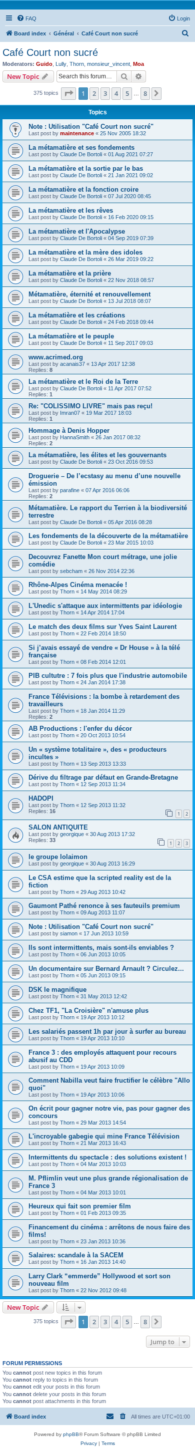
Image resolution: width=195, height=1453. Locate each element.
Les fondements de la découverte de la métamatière (108, 536)
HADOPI (41, 798)
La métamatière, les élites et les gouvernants (97, 455)
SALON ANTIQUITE (58, 827)
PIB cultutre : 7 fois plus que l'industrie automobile (107, 675)
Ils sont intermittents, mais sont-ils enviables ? (101, 947)
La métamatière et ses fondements (81, 147)
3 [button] (105, 93)
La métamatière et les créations (76, 315)
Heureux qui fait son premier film (79, 1206)
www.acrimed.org (55, 357)
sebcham (71, 571)
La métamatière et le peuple (71, 336)
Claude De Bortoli (81, 154)
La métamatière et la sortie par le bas (85, 168)
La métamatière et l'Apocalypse (76, 231)
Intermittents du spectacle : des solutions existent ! (107, 1157)
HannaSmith (75, 437)
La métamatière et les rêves (70, 210)
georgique (72, 834)
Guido (44, 64)
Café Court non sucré (50, 52)
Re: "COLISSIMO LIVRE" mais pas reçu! (90, 406)
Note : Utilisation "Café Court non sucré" (91, 126)
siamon (69, 933)
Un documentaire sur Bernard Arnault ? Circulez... (106, 968)
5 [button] (127, 93)
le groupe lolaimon (58, 857)
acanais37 (72, 364)
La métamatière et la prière (69, 273)
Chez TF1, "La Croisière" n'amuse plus (88, 1010)
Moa (138, 64)
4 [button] (116, 93)
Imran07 (70, 413)
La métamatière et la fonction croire (83, 189)
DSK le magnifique (57, 989)
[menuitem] (26, 18)
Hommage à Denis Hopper (69, 430)
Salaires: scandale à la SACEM (76, 1255)
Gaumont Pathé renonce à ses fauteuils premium (104, 905)
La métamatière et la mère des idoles (85, 252)
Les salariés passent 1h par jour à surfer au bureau (107, 1031)
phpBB (71, 1434)
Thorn (77, 64)
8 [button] (145, 93)
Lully (61, 64)
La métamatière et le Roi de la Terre (83, 381)
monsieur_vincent (108, 64)
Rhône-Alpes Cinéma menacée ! (77, 584)
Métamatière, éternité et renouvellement (89, 294)
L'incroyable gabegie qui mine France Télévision (104, 1136)
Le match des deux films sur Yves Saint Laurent (102, 626)
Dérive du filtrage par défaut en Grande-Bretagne (103, 777)
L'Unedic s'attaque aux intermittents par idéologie (105, 605)
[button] (68, 93)
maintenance (77, 133)
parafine (70, 490)
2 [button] (94, 93)
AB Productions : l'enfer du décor (80, 728)
